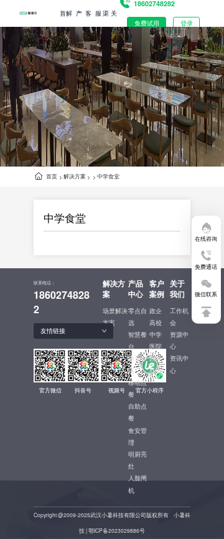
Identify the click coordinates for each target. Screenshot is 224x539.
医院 (155, 346)
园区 (155, 358)
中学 (155, 334)
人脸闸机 (137, 483)
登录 (186, 23)
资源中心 (179, 340)
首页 (51, 176)
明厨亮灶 (137, 460)
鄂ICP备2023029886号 (116, 530)
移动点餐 (137, 388)
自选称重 (137, 364)
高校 (155, 322)
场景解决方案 (115, 316)
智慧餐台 (137, 340)
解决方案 (74, 176)
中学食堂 (108, 176)
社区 (155, 370)
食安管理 (137, 436)
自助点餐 (137, 412)
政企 (155, 310)
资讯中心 (179, 364)
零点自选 (137, 316)
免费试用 (146, 23)
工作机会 (179, 316)
